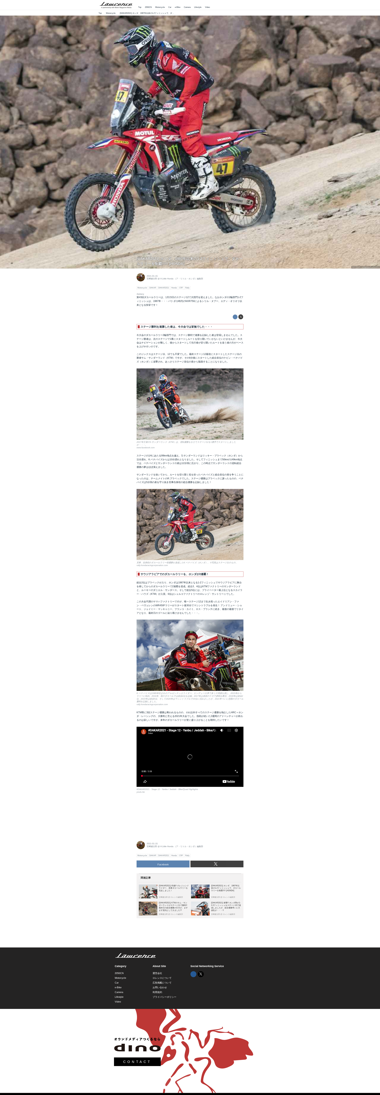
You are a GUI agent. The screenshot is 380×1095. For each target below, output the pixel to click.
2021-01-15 (152, 276)
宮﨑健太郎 (152, 278)
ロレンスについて (162, 978)
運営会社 (157, 973)
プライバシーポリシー (164, 997)
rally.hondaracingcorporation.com (365, 267)
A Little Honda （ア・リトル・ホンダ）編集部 (181, 278)
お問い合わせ (160, 987)
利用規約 (157, 992)
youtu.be (141, 792)
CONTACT (137, 1062)
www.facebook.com (146, 447)
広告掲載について (162, 982)
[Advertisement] (159, 816)
